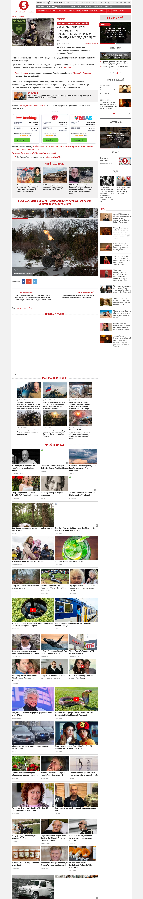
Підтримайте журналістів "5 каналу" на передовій (34, 153)
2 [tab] (123, 43)
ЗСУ (25, 308)
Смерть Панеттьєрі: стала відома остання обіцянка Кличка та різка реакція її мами (121, 326)
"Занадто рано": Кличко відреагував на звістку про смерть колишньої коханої (122, 314)
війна (30, 308)
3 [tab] (117, 73)
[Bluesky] (121, 2)
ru (90, 2)
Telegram (68, 67)
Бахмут (20, 308)
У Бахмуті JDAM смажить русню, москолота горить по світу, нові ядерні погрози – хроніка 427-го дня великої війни (79, 434)
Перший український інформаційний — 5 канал (23, 7)
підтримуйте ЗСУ (53, 157)
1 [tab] (107, 43)
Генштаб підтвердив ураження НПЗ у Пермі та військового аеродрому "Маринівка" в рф (115, 69)
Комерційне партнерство (105, 159)
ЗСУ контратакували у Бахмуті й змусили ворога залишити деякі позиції (28, 432)
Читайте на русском (91, 43)
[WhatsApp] (109, 2)
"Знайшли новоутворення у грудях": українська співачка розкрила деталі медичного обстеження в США (120, 275)
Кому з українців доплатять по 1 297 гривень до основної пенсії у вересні (121, 247)
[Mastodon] (117, 2)
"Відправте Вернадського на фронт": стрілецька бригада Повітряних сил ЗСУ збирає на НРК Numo (107, 107)
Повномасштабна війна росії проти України (73, 23)
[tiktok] (101, 2)
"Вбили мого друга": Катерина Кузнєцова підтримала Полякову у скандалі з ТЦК (122, 301)
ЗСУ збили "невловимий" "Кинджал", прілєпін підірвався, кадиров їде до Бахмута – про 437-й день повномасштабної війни (81, 189)
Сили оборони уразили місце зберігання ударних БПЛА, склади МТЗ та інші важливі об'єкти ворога (115, 64)
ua (87, 2)
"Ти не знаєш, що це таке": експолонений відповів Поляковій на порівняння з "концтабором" (121, 260)
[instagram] (97, 2)
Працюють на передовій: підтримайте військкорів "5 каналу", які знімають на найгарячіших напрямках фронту (108, 94)
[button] (36, 213)
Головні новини (21, 73)
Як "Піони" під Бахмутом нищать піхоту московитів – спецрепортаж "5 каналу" (53, 187)
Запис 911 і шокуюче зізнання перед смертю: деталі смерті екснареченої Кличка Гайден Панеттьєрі (122, 218)
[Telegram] (105, 2)
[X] (113, 2)
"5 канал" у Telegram (82, 73)
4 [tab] (120, 73)
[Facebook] (93, 2)
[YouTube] (125, 2)
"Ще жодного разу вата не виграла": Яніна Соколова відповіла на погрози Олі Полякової (122, 289)
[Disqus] (55, 347)
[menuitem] (40, 6)
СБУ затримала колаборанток (32, 105)
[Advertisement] (55, 128)
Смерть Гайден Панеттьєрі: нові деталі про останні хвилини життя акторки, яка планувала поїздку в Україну (122, 341)
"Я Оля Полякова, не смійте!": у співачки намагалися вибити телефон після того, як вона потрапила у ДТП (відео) (121, 233)
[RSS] (129, 2)
